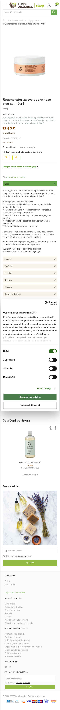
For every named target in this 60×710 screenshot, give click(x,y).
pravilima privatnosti (23, 556)
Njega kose (34, 20)
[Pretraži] (54, 12)
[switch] (53, 360)
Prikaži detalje (44, 388)
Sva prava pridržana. (36, 696)
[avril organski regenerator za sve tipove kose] (30, 63)
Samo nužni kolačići (30, 405)
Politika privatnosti (13, 653)
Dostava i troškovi (13, 637)
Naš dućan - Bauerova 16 (16, 619)
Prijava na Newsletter (15, 592)
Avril (5, 108)
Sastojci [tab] (8, 259)
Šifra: (5, 114)
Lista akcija (10, 603)
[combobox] (30, 12)
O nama (8, 616)
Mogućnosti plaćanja (14, 633)
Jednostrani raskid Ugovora (17, 640)
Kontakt (8, 613)
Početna (4, 20)
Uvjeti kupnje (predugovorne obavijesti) (23, 646)
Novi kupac (10, 584)
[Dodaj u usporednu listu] (16, 157)
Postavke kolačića (13, 656)
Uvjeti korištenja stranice (16, 650)
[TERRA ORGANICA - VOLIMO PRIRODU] (26, 5)
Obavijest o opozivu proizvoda (19, 623)
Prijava (30, 563)
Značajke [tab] (8, 266)
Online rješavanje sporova (17, 643)
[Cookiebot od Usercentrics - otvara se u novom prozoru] (44, 303)
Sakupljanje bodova (14, 607)
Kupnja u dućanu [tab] (12, 294)
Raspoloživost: (9, 147)
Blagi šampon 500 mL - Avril (30, 462)
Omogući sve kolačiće (30, 397)
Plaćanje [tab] (8, 287)
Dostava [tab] (8, 280)
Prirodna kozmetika (17, 20)
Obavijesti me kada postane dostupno (23, 152)
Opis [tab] (6, 184)
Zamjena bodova (12, 610)
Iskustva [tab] (8, 273)
